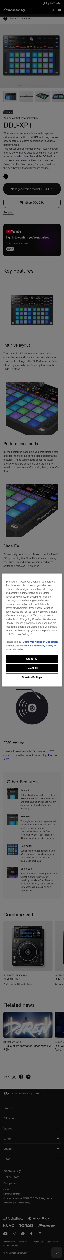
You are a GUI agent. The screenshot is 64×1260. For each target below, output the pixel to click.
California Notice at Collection (40, 641)
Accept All (32, 659)
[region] (32, 629)
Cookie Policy (23, 645)
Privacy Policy (44, 645)
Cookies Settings (32, 677)
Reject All (32, 668)
